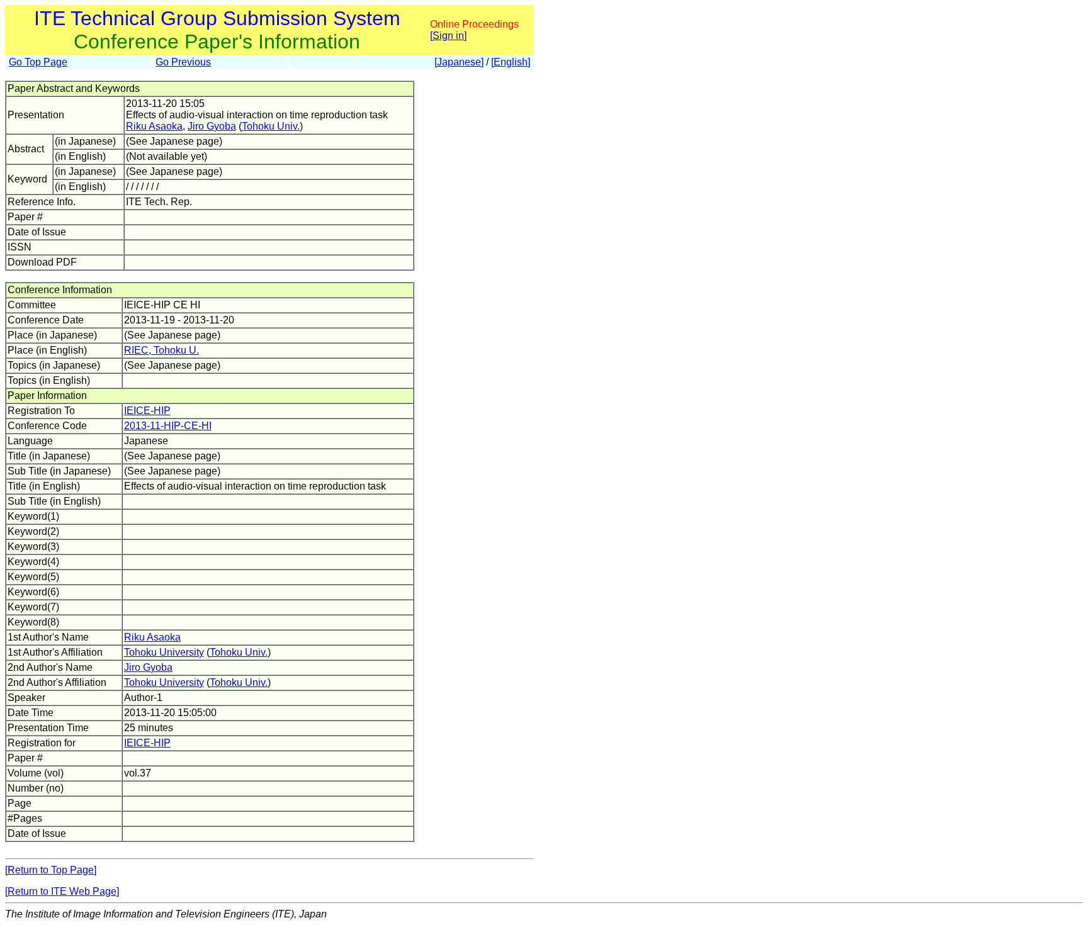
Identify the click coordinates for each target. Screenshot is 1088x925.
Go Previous (183, 62)
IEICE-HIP (147, 410)
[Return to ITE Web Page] (62, 891)
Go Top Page (38, 62)
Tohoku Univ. (271, 126)
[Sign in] (448, 35)
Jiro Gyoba (212, 126)
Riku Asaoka (154, 126)
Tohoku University (164, 652)
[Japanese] (459, 62)
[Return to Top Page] (50, 870)
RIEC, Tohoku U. (161, 350)
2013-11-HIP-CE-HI (168, 425)
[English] (510, 62)
